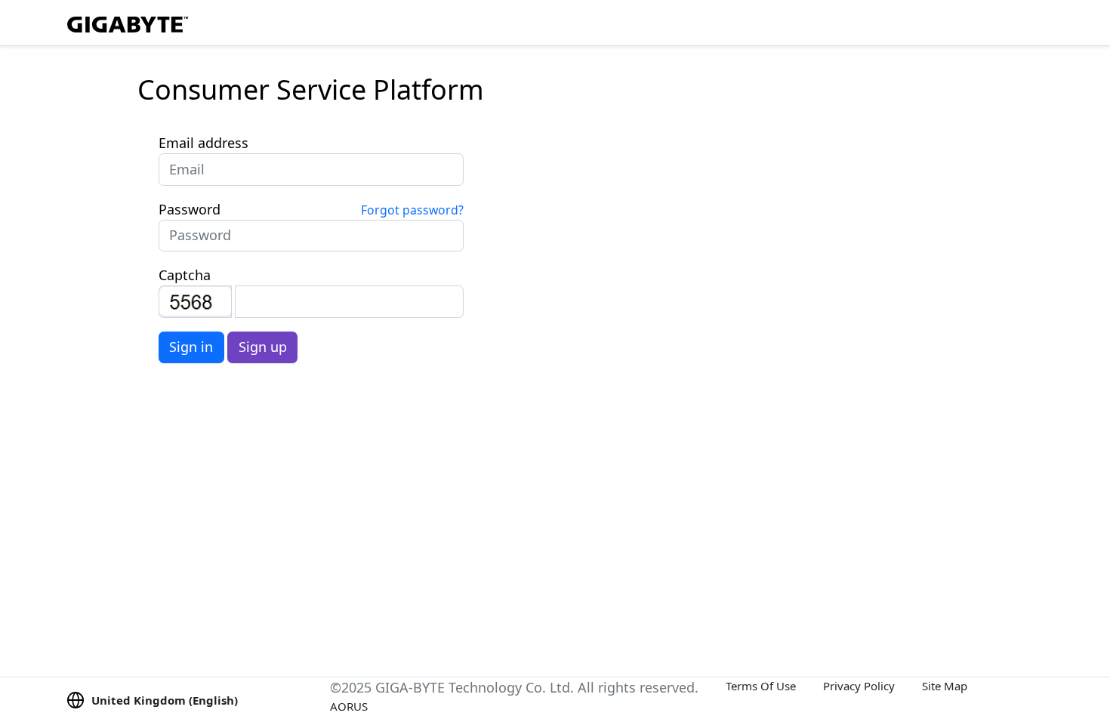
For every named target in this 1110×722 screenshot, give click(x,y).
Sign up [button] (263, 347)
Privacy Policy (859, 685)
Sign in (191, 347)
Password (189, 209)
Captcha (185, 275)
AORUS (349, 706)
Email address (203, 143)
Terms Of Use (761, 685)
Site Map (944, 685)
